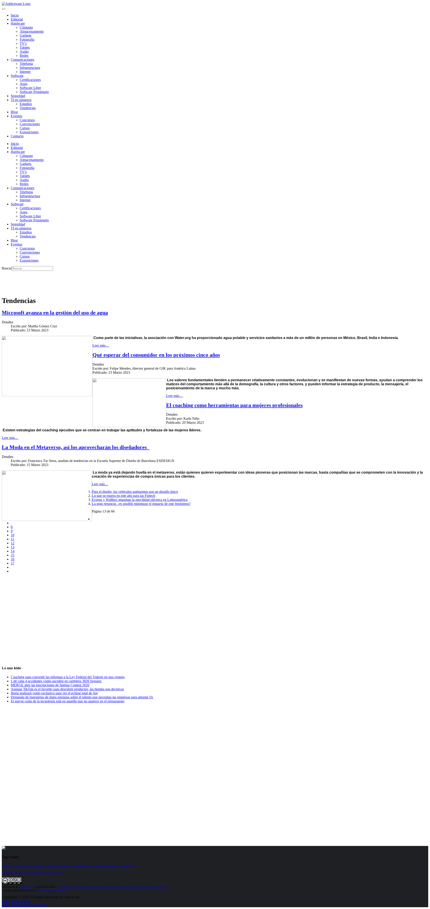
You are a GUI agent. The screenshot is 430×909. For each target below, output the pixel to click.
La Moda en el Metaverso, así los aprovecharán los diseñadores (75, 447)
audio (42, 866)
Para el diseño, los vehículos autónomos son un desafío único (135, 492)
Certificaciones (30, 80)
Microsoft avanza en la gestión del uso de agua (55, 313)
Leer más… (100, 345)
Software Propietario (34, 92)
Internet (25, 72)
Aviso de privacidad (16, 901)
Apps (23, 84)
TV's (23, 43)
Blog (14, 112)
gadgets (31, 866)
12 (12, 543)
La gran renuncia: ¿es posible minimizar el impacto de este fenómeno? (141, 504)
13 (12, 547)
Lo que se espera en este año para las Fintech (123, 496)
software (129, 866)
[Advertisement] (83, 281)
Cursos (25, 128)
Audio (24, 51)
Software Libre (30, 88)
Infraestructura (30, 68)
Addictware (27, 886)
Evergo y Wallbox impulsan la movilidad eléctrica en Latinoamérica (139, 500)
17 (12, 563)
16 (12, 559)
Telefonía (26, 64)
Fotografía (27, 39)
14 (12, 551)
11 (12, 539)
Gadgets (25, 35)
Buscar (7, 268)
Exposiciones (29, 132)
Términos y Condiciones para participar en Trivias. (32, 872)
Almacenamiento (32, 31)
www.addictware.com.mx (52, 890)
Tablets (25, 47)
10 (12, 535)
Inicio (6, 905)
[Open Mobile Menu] (3, 9)
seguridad (94, 866)
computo (19, 866)
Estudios (26, 104)
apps (76, 866)
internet (66, 866)
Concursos (27, 120)
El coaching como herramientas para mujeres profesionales (234, 405)
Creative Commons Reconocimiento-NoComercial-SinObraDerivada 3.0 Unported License (112, 886)
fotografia (53, 866)
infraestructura (112, 866)
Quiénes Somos (22, 905)
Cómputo (26, 27)
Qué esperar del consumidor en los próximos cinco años (156, 355)
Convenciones (30, 124)
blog (83, 866)
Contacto (17, 136)
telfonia (7, 866)
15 (12, 555)
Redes (24, 55)
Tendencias (28, 108)
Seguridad (18, 96)
